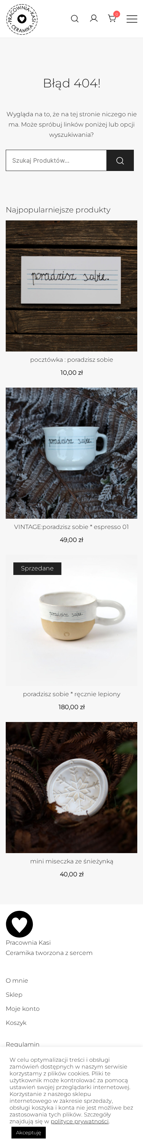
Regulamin (23, 1044)
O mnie (17, 980)
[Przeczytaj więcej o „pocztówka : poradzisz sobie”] (71, 338)
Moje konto (23, 1008)
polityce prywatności (80, 1121)
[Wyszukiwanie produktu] (75, 19)
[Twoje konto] (93, 19)
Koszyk (16, 1022)
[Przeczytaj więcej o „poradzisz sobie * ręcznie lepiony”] (71, 672)
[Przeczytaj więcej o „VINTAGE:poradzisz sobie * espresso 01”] (71, 505)
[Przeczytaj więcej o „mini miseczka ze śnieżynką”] (71, 839)
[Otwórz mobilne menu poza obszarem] (132, 19)
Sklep (14, 994)
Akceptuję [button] (28, 1132)
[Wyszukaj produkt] (120, 160)
